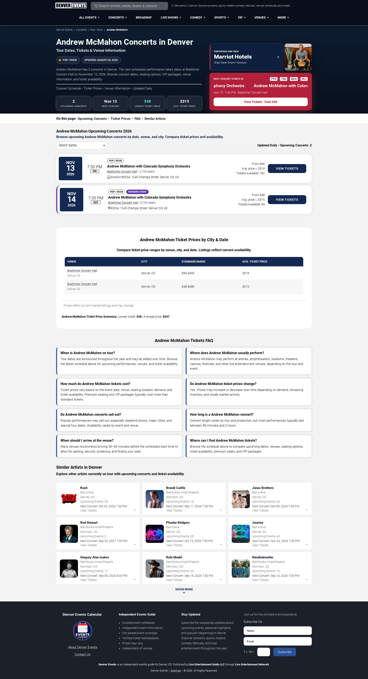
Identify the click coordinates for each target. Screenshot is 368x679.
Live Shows (169, 17)
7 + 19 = (249, 652)
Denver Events (64, 29)
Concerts (116, 17)
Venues (260, 17)
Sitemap (176, 670)
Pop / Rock (96, 29)
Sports (220, 17)
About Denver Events (82, 647)
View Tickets (287, 168)
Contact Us (83, 654)
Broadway (144, 17)
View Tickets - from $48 (260, 102)
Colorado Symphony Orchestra (166, 166)
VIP (240, 17)
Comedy (196, 17)
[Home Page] (71, 5)
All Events (87, 17)
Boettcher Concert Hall (122, 171)
